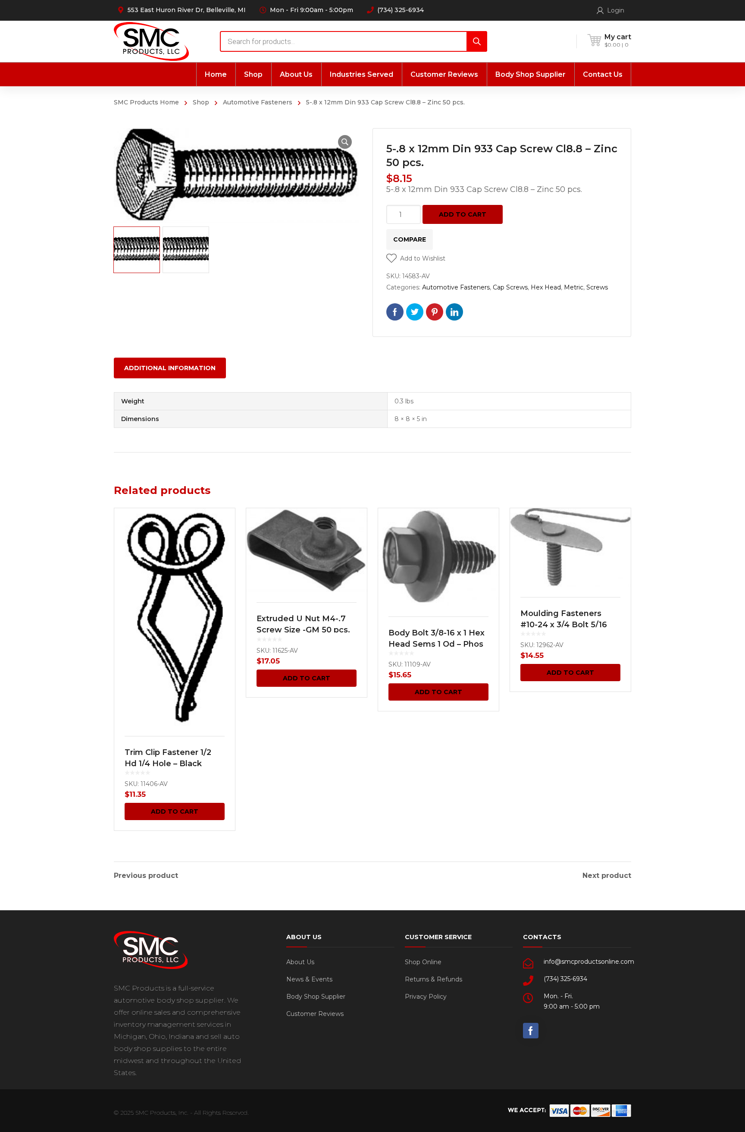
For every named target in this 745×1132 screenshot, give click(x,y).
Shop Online (423, 962)
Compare (409, 239)
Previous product (146, 875)
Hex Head (546, 287)
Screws (597, 287)
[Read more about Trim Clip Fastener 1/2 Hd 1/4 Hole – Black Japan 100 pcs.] (174, 616)
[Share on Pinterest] (434, 312)
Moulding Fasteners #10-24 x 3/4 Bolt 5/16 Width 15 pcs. (563, 625)
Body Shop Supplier (315, 996)
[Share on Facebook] (395, 312)
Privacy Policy (426, 996)
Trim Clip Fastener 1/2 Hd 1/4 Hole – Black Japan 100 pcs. (168, 764)
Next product (606, 875)
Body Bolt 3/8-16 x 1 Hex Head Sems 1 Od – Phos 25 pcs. (436, 644)
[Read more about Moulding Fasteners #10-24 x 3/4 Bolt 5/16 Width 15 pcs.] (570, 547)
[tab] (170, 368)
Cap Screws (510, 287)
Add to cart (462, 214)
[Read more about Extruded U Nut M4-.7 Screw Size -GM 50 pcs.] (306, 550)
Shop (201, 102)
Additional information (170, 368)
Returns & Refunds (433, 979)
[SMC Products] (151, 41)
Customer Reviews (315, 1014)
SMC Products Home (146, 102)
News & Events (309, 979)
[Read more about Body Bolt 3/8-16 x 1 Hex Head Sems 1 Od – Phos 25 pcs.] (438, 557)
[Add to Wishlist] (223, 527)
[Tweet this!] (414, 312)
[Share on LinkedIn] (454, 312)
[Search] (476, 41)
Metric (573, 287)
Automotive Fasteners (257, 102)
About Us (300, 962)
